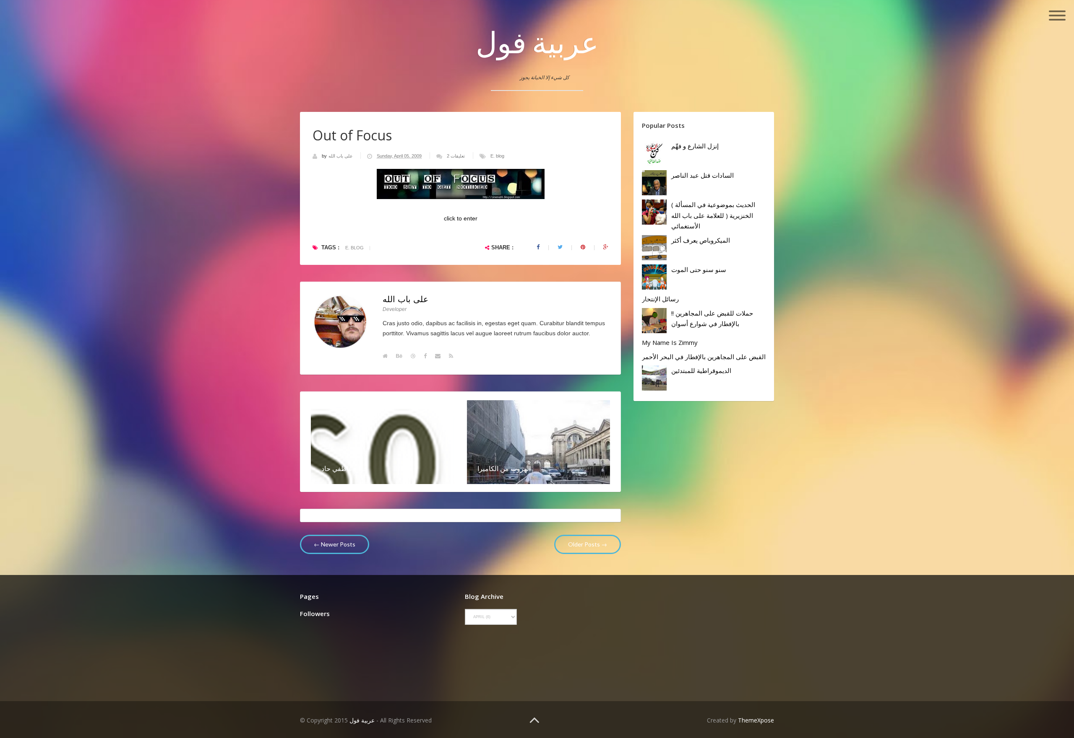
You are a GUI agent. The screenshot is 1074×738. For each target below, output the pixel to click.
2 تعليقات (456, 155)
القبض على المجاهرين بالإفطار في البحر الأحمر (704, 356)
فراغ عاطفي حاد (344, 468)
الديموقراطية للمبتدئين (701, 370)
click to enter (460, 218)
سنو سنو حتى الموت (698, 269)
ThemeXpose (756, 720)
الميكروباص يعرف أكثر (700, 240)
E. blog (497, 155)
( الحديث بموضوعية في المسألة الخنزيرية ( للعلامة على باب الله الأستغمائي (713, 215)
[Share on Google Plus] (605, 247)
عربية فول (537, 42)
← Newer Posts (334, 544)
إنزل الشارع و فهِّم (695, 146)
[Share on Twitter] (560, 247)
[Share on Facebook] (538, 247)
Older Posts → (587, 544)
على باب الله (341, 155)
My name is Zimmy (670, 342)
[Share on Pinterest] (583, 247)
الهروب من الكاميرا (504, 468)
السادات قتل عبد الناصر (702, 175)
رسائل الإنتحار (660, 299)
